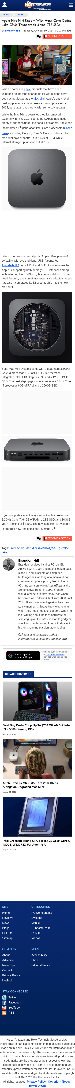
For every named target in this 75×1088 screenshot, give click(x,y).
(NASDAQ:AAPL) (49, 548)
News (20, 15)
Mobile (35, 922)
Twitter (13, 997)
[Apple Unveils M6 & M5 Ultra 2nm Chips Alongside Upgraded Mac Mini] (37, 759)
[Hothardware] (37, 5)
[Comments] (39, 36)
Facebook (15, 1002)
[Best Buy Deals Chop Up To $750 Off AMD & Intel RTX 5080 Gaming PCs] (37, 701)
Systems (36, 917)
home (6, 15)
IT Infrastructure (41, 927)
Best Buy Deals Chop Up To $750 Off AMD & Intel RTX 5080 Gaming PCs (36, 727)
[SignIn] (7, 4)
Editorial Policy (40, 965)
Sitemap (7, 938)
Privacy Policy (11, 975)
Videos (35, 938)
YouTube (14, 1007)
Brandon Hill (28, 560)
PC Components (41, 912)
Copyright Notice (59, 1081)
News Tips (8, 965)
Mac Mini (39, 98)
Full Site (7, 933)
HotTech (7, 980)
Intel (13, 548)
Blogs (5, 927)
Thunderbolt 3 (10, 265)
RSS (11, 1012)
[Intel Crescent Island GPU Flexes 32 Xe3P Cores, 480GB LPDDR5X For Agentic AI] (37, 817)
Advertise (8, 960)
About (6, 955)
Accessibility (39, 955)
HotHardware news (55, 654)
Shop (34, 960)
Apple (27, 89)
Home (6, 912)
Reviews (7, 917)
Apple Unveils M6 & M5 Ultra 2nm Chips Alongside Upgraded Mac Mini (30, 785)
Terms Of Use (37, 1085)
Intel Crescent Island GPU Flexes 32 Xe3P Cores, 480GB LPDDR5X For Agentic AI (36, 842)
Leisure (36, 933)
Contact (7, 970)
